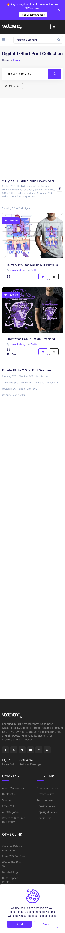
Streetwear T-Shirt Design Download (30, 339)
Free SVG (8, 806)
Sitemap (7, 800)
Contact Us (9, 794)
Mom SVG (26, 382)
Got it (19, 924)
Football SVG (9, 388)
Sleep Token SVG (28, 388)
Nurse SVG (53, 382)
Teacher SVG (26, 376)
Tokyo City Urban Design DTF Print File (32, 264)
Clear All (14, 86)
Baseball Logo (10, 872)
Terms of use (45, 800)
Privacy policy (45, 794)
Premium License (47, 788)
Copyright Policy (47, 812)
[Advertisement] (32, 138)
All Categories (10, 812)
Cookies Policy (46, 806)
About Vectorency (13, 788)
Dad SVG (39, 382)
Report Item (44, 818)
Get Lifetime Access (33, 14)
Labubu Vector (44, 376)
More (46, 924)
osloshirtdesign (18, 270)
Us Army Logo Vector (13, 395)
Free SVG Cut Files (13, 856)
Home (5, 60)
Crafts (33, 270)
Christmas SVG (10, 382)
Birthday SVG (9, 376)
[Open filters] (60, 189)
